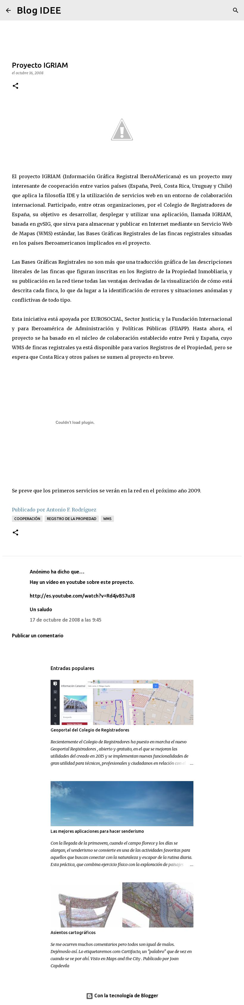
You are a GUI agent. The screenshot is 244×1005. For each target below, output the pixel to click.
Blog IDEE (39, 10)
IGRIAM (51, 176)
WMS (107, 519)
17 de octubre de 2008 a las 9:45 (65, 620)
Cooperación (27, 519)
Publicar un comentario (37, 636)
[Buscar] (69, 10)
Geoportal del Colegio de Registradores (90, 730)
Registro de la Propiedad (71, 519)
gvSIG (44, 224)
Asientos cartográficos (73, 932)
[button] (15, 86)
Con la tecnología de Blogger (125, 996)
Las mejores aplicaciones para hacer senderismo (97, 831)
